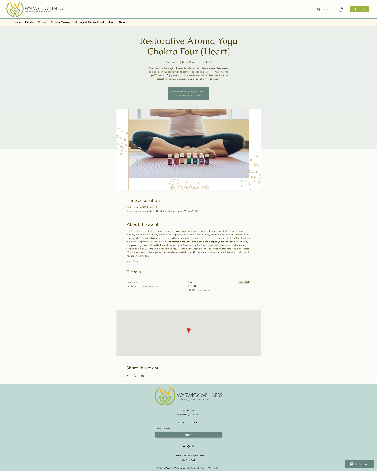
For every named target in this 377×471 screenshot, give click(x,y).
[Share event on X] (135, 376)
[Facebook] (192, 446)
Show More (132, 260)
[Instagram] (188, 446)
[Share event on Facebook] (128, 376)
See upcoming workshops (188, 95)
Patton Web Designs (210, 468)
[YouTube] (184, 446)
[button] (341, 9)
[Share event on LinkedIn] (142, 376)
